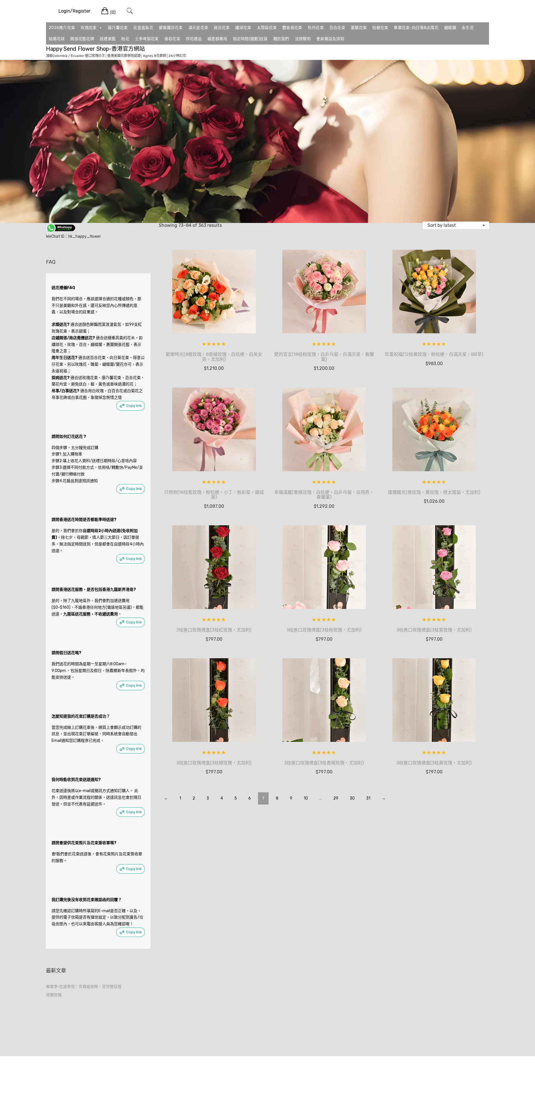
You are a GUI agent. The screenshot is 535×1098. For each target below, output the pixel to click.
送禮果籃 (108, 39)
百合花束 (337, 27)
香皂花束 (172, 39)
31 (368, 798)
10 (306, 798)
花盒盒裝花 (143, 27)
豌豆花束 (222, 27)
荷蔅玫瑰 (54, 995)
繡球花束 (243, 27)
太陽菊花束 (267, 27)
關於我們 (281, 39)
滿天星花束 (198, 27)
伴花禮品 (194, 39)
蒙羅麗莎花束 (171, 27)
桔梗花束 (380, 27)
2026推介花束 (62, 27)
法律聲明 (303, 39)
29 (335, 798)
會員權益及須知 (330, 39)
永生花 (468, 27)
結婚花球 (57, 39)
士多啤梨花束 (147, 39)
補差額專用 (217, 39)
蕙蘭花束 (359, 27)
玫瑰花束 (88, 27)
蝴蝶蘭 (450, 27)
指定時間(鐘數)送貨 (250, 39)
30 (352, 798)
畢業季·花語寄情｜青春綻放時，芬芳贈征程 (83, 986)
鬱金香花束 (292, 27)
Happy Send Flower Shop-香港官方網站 (95, 48)
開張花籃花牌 (82, 39)
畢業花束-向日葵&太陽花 (416, 27)
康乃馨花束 (118, 27)
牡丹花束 (316, 27)
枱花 (125, 39)
